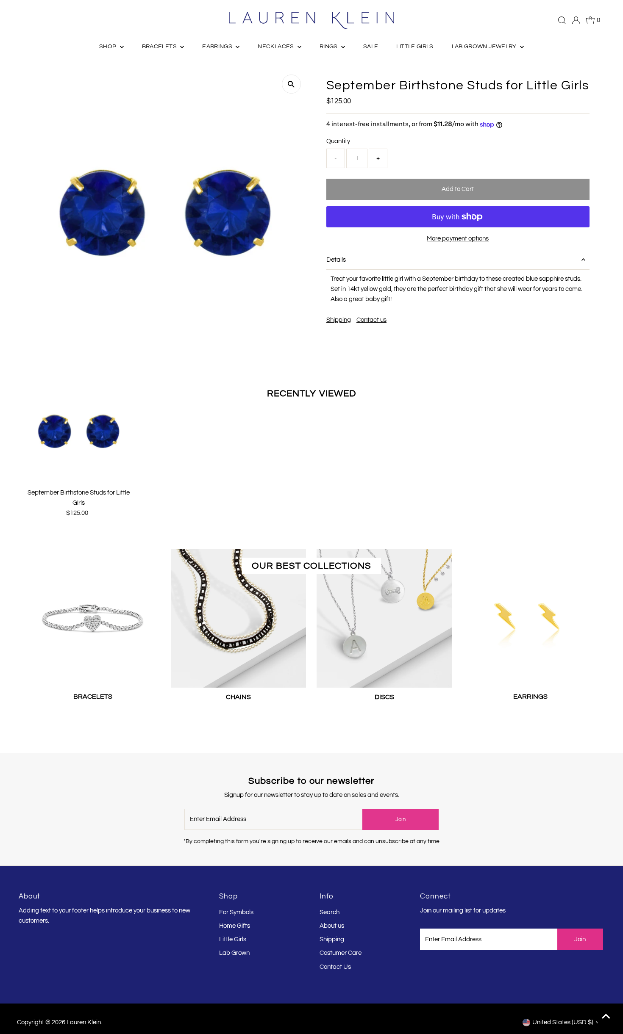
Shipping (338, 320)
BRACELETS (160, 47)
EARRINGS (218, 47)
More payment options (458, 238)
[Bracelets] (92, 616)
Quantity (338, 141)
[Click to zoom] (291, 84)
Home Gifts (234, 926)
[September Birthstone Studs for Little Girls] (79, 430)
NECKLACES (276, 47)
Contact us (371, 320)
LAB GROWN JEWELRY (485, 47)
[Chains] (238, 617)
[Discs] (384, 617)
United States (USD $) (562, 1022)
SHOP (108, 47)
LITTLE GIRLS (414, 47)
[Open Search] (562, 20)
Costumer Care (341, 953)
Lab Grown (234, 953)
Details (336, 260)
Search (329, 912)
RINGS (329, 47)
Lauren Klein (84, 1022)
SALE (370, 47)
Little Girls (232, 939)
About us (332, 926)
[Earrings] (530, 616)
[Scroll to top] (606, 1017)
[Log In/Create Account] (576, 20)
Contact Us (335, 967)
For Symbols (236, 912)
